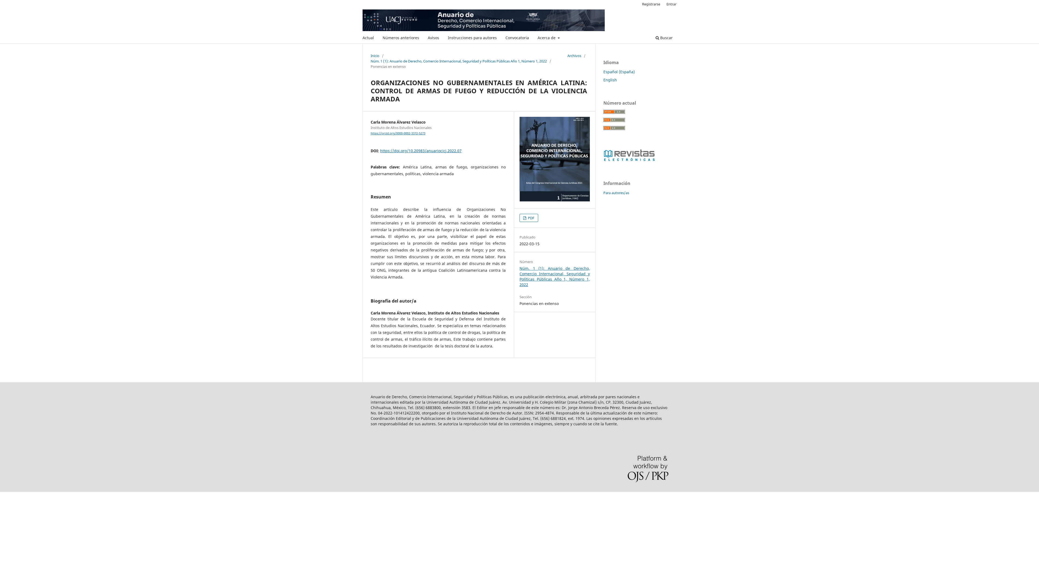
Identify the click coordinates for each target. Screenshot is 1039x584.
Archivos (574, 55)
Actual (368, 37)
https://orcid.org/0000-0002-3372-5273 (398, 133)
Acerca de (547, 37)
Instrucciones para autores (472, 37)
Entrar (671, 4)
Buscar (666, 37)
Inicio (375, 55)
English (610, 79)
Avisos (433, 37)
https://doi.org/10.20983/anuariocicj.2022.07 (421, 150)
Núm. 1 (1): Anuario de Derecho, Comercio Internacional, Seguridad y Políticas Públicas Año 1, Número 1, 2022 (459, 61)
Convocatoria (517, 37)
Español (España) (619, 71)
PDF (530, 217)
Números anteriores (401, 37)
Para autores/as (616, 192)
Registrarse (651, 4)
